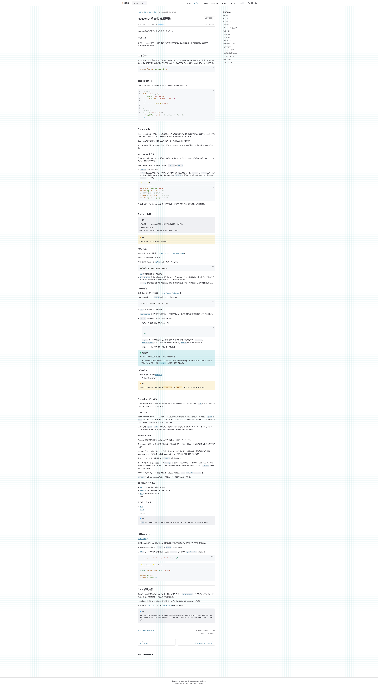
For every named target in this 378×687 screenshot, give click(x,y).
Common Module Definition (168, 293)
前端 (150, 12)
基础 (155, 12)
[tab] (142, 183)
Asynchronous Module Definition (170, 253)
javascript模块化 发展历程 (167, 12)
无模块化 (225, 15)
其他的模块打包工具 (230, 53)
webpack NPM (229, 50)
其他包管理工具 (229, 56)
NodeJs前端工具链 (229, 43)
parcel (142, 490)
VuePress (184, 681)
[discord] (256, 3)
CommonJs (226, 25)
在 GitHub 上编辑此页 (147, 631)
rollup (142, 487)
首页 (140, 12)
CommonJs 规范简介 (230, 28)
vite (141, 494)
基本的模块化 (227, 21)
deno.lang (150, 606)
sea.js (157, 378)
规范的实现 (227, 40)
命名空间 (225, 18)
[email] (252, 3)
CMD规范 (227, 37)
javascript (161, 24)
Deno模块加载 (227, 62)
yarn (141, 507)
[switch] (242, 3)
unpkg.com (166, 606)
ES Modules (227, 59)
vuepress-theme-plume (197, 681)
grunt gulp (227, 47)
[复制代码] (212, 69)
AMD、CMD (227, 31)
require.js (158, 375)
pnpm (142, 510)
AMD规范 (227, 34)
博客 (145, 12)
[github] (248, 3)
